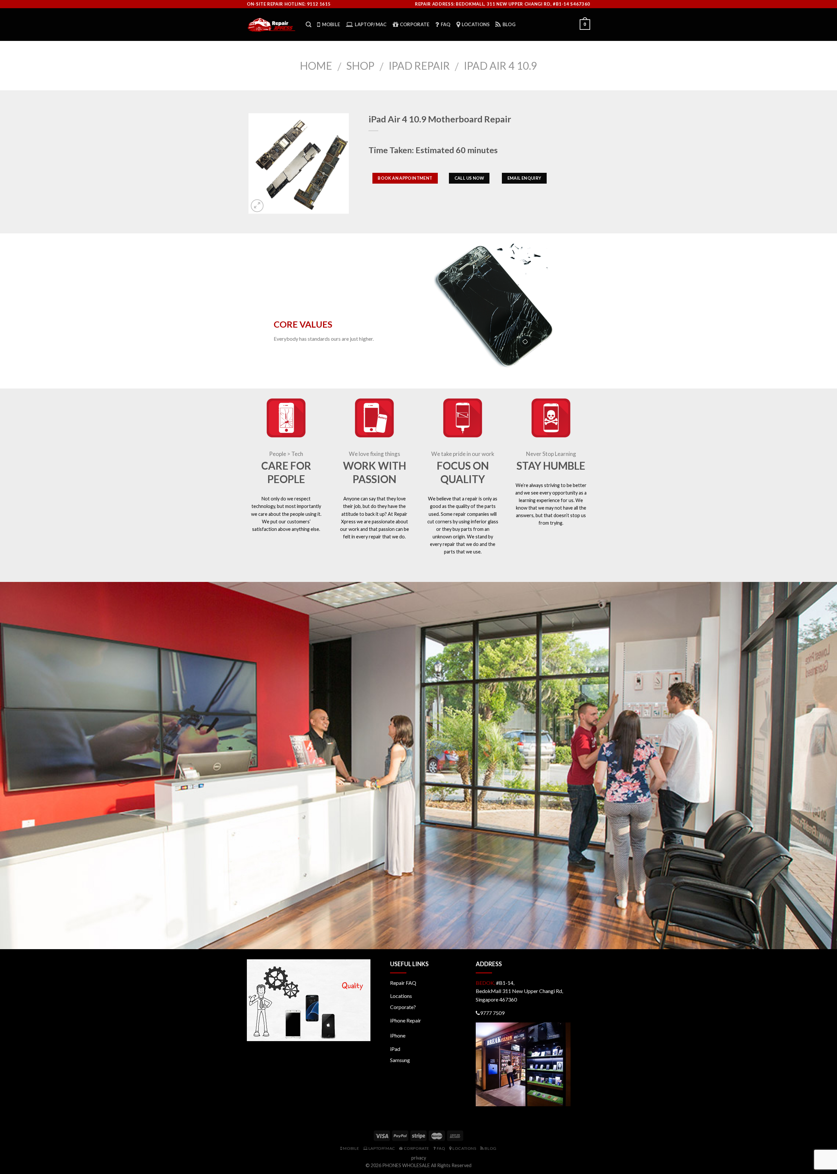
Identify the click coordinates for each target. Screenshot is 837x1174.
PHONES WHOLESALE (406, 1165)
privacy (418, 1158)
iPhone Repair (405, 1020)
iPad (395, 1049)
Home (316, 65)
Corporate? (403, 1007)
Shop (360, 65)
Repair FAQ (403, 983)
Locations (401, 996)
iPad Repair (419, 65)
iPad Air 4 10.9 (500, 65)
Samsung (400, 1060)
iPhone (397, 1035)
